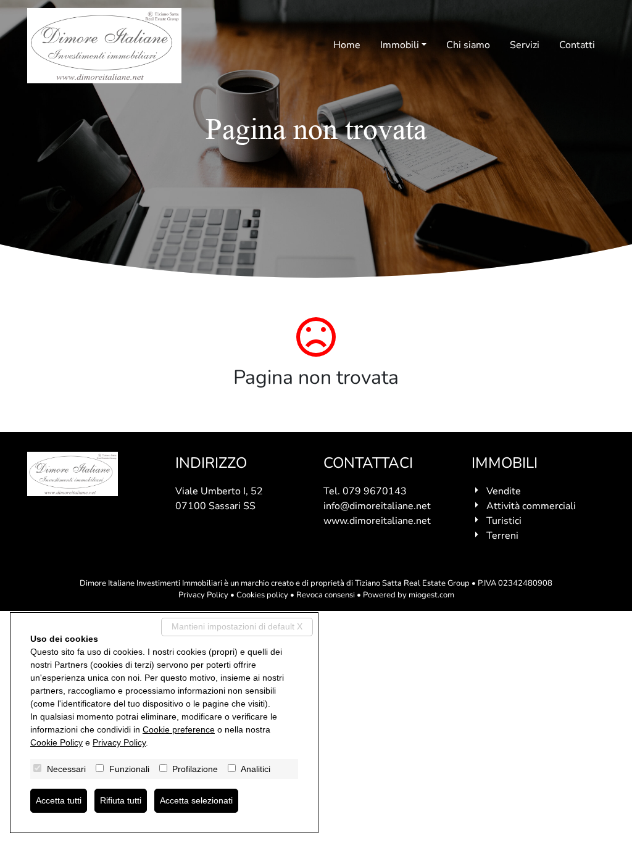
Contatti (577, 45)
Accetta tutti (58, 800)
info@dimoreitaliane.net (377, 506)
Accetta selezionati (196, 800)
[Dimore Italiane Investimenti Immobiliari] (104, 45)
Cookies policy (262, 594)
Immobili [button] (399, 45)
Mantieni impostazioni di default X (237, 626)
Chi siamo (468, 45)
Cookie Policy (56, 742)
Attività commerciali (531, 506)
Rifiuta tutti (120, 800)
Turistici (504, 521)
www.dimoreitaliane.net (377, 521)
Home (346, 45)
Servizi (524, 45)
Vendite (503, 491)
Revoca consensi (325, 594)
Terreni (502, 535)
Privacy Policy (203, 594)
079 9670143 (375, 491)
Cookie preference (179, 729)
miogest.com (431, 594)
